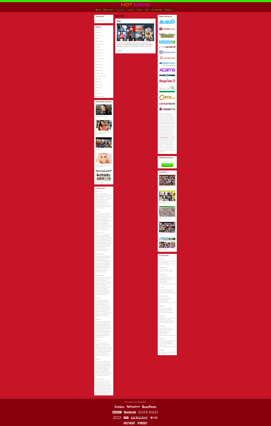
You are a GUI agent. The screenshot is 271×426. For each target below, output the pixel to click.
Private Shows (99, 87)
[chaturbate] (167, 35)
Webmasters (168, 10)
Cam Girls (98, 47)
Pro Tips (139, 10)
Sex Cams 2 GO (99, 275)
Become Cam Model (157, 10)
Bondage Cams (99, 44)
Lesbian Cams (99, 70)
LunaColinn (162, 287)
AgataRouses (162, 338)
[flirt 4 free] (167, 75)
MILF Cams (98, 79)
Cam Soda (98, 298)
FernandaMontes (163, 296)
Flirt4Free (98, 211)
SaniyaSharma (162, 267)
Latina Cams (99, 67)
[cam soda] (167, 22)
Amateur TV (99, 359)
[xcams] (167, 70)
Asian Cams (98, 35)
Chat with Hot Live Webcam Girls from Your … (103, 132)
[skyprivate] (167, 64)
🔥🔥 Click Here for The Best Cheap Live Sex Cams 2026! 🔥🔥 (136, 1)
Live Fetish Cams (164, 255)
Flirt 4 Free (98, 149)
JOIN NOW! (167, 165)
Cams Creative (163, 202)
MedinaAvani (162, 316)
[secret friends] (167, 42)
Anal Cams (98, 32)
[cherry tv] (167, 109)
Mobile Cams (99, 82)
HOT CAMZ (97, 400)
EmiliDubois (162, 350)
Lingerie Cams (99, 73)
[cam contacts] (167, 104)
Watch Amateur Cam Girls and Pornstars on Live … (103, 165)
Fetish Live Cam (99, 379)
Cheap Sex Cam (99, 53)
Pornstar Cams (99, 84)
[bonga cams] (167, 81)
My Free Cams (99, 191)
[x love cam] (167, 58)
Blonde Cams (99, 41)
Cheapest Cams (99, 232)
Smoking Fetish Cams (101, 116)
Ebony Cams (99, 61)
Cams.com (98, 319)
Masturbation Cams (101, 76)
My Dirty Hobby (100, 182)
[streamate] (167, 52)
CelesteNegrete (163, 274)
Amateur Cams (99, 29)
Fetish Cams (131, 10)
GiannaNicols (162, 326)
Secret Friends (163, 249)
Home (98, 10)
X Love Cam (162, 187)
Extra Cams (98, 340)
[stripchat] (167, 29)
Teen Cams (98, 93)
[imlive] (167, 89)
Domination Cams (100, 58)
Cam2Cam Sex (99, 50)
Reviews (120, 50)
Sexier (119, 21)
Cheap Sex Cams (120, 10)
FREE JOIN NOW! (109, 10)
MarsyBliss (161, 306)
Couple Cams (99, 55)
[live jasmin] (167, 47)
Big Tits (98, 38)
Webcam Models (100, 96)
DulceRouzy (162, 259)
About (147, 10)
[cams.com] (167, 97)
